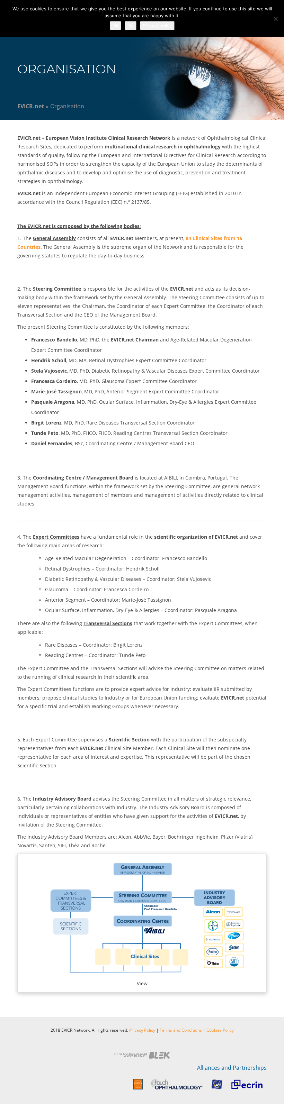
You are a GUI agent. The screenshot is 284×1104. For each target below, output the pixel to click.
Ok (115, 25)
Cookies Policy (220, 1030)
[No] (275, 18)
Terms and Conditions (181, 1030)
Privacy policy (157, 25)
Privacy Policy (142, 1030)
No (130, 25)
